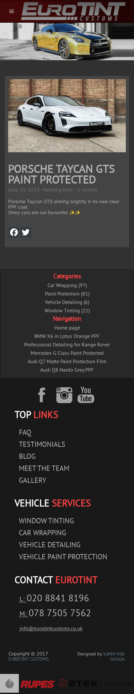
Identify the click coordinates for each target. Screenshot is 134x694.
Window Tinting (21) (67, 311)
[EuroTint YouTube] (86, 395)
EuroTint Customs (28, 659)
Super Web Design (114, 657)
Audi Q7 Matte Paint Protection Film (67, 362)
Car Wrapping (42, 533)
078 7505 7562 (60, 614)
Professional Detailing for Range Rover (67, 345)
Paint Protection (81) (67, 294)
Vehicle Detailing (49, 545)
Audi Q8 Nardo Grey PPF (67, 370)
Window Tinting (46, 521)
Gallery (32, 481)
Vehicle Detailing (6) (67, 302)
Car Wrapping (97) (67, 286)
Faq (25, 433)
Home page (67, 328)
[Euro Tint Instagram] (65, 395)
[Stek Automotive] (95, 683)
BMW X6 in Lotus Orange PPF (67, 336)
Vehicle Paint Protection (63, 557)
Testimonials (42, 445)
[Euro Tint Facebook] (46, 395)
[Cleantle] (9, 683)
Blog (27, 457)
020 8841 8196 (58, 599)
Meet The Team (44, 469)
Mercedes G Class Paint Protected (67, 353)
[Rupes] (38, 683)
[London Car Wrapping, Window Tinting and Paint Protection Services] (73, 11)
